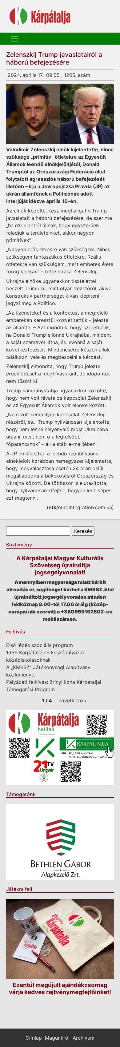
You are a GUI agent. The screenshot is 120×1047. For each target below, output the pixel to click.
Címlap (34, 1038)
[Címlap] (40, 16)
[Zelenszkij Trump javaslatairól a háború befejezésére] (60, 114)
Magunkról (57, 1038)
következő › (72, 700)
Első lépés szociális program (39, 645)
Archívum (83, 1038)
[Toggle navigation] (14, 39)
